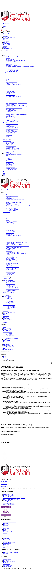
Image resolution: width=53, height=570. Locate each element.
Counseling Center (7, 526)
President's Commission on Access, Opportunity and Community (20, 66)
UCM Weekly (9, 159)
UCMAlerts (5, 560)
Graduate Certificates (10, 95)
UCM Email (6, 41)
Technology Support (7, 545)
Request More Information (12, 124)
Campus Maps (6, 43)
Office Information (4, 351)
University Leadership (11, 61)
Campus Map (6, 538)
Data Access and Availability (12, 337)
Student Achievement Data (9, 495)
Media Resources (10, 59)
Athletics (5, 46)
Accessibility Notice (10, 346)
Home (4, 327)
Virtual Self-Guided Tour (11, 71)
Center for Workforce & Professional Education (16, 114)
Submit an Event (9, 160)
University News (9, 162)
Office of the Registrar (11, 151)
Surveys (5, 339)
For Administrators (10, 335)
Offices (7, 155)
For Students (9, 333)
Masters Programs (10, 91)
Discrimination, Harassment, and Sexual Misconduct (14, 496)
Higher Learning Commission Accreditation (15, 60)
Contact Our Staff (7, 566)
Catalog (5, 47)
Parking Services (7, 562)
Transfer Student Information (12, 149)
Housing (5, 529)
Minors (7, 80)
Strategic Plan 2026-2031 (11, 65)
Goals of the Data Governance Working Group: (10, 431)
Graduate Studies (10, 147)
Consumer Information (8, 345)
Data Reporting (6, 344)
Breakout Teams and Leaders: (7, 434)
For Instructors (9, 334)
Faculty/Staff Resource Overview (10, 552)
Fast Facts (8, 58)
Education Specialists (10, 92)
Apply (4, 26)
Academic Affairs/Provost (11, 117)
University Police (7, 559)
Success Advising (10, 119)
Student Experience (10, 142)
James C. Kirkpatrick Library (9, 37)
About (4, 55)
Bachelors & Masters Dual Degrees (13, 84)
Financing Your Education (11, 131)
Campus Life (9, 135)
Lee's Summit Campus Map (12, 70)
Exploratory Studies (10, 83)
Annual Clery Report (7, 565)
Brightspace (5, 39)
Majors (7, 79)
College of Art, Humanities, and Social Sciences (16, 103)
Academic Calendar (10, 120)
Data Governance (7, 341)
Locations (8, 67)
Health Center (6, 528)
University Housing (10, 132)
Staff (4, 348)
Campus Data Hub (7, 329)
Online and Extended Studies (12, 113)
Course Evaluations (7, 332)
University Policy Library (8, 503)
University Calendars (7, 44)
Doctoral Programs (10, 93)
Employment (6, 544)
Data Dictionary (6, 340)
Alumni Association (10, 167)
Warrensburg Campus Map (12, 69)
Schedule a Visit (6, 139)
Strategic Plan (9, 64)
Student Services (9, 143)
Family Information (10, 133)
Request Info (6, 23)
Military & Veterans (10, 126)
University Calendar (7, 539)
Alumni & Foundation (8, 165)
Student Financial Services (9, 531)
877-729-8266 (4, 481)
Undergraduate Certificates (11, 82)
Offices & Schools (7, 153)
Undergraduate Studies (11, 146)
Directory (5, 42)
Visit (4, 25)
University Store (33, 488)
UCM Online (9, 111)
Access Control (6, 564)
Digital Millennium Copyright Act (10, 499)
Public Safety (26, 488)
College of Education (10, 104)
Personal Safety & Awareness (9, 561)
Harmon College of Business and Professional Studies (17, 106)
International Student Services (12, 127)
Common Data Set (7, 343)
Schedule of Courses (10, 109)
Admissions (5, 36)
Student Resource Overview (9, 522)
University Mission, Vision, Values (13, 63)
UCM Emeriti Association (11, 169)
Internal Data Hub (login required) (10, 330)
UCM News (6, 157)
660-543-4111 (4, 484)
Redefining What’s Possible (12, 56)
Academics (5, 72)
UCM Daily (8, 158)
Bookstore (5, 523)
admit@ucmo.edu (4, 486)
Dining (4, 530)
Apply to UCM (7, 136)
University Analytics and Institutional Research (13, 359)
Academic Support (10, 116)
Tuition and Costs (10, 130)
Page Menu (3, 324)
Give (4, 27)
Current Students (7, 141)
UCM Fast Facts (6, 328)
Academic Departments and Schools (14, 108)
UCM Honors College (11, 110)
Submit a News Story (10, 163)
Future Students (6, 122)
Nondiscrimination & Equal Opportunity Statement (14, 498)
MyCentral (5, 38)
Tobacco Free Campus (8, 501)
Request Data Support (8, 349)
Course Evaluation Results (12, 338)
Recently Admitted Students (12, 129)
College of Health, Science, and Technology (15, 105)
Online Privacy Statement (8, 504)
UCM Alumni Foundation (11, 168)
